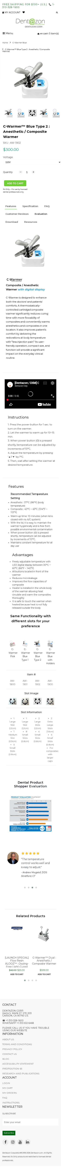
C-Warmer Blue (19, 42)
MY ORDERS (9, 1092)
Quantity (8, 172)
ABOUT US (8, 1039)
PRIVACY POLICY (12, 1049)
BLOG (5, 1058)
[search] (56, 12)
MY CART (7, 1088)
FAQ (4, 1097)
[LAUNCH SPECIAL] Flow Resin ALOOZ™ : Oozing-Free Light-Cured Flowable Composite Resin (17, 961)
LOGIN (6, 1083)
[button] (44, 12)
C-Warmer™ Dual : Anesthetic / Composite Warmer (44, 960)
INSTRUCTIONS (11, 1102)
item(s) (49, 33)
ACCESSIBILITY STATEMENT (17, 1063)
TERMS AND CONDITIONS (17, 1044)
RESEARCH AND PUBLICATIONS (20, 1073)
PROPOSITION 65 (12, 1068)
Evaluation (41, 213)
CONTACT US (9, 1054)
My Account (12, 12)
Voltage (8, 157)
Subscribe (9, 1133)
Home (5, 42)
